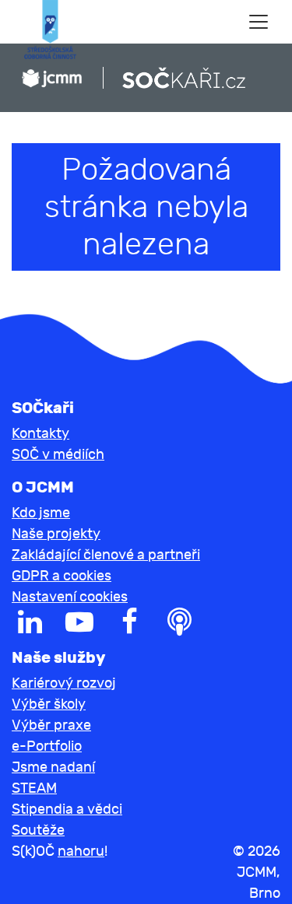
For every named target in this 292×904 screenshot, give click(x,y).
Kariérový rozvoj (64, 683)
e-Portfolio (47, 746)
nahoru (81, 851)
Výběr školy (49, 704)
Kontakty (40, 434)
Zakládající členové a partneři (106, 555)
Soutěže (38, 830)
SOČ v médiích (58, 455)
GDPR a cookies (61, 576)
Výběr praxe (51, 725)
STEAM (34, 788)
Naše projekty (56, 534)
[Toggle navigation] (258, 21)
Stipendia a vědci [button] (67, 809)
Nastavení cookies (70, 597)
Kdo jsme (41, 513)
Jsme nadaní (53, 767)
